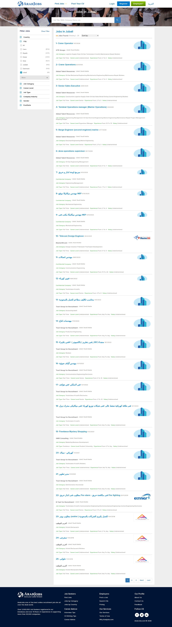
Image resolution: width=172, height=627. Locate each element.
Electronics (88, 374)
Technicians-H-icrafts (93, 54)
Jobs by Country (70, 604)
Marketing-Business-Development (77, 442)
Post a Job (103, 597)
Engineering (70, 118)
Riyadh (36, 53)
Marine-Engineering (109, 118)
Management (78, 118)
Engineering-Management (79, 162)
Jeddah (36, 65)
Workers (117, 54)
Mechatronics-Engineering (96, 75)
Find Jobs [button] (60, 4)
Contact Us (139, 601)
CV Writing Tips (70, 616)
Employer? (138, 4)
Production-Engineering (73, 332)
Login (112, 4)
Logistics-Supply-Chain (73, 54)
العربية (151, 4)
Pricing (101, 604)
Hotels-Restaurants (72, 527)
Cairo (36, 49)
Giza (36, 61)
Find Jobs (68, 597)
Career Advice (69, 619)
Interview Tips (69, 612)
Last (148, 580)
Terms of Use (104, 616)
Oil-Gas (83, 54)
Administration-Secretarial (74, 485)
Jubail (36, 72)
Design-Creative (71, 247)
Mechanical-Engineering (79, 75)
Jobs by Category (71, 601)
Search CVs (103, 601)
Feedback (138, 604)
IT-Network (80, 247)
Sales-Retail (99, 96)
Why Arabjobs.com (106, 619)
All (24, 45)
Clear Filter (45, 31)
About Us (138, 597)
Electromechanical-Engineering (109, 506)
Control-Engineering (115, 96)
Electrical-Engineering (96, 118)
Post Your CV (77, 4)
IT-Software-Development (93, 247)
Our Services (104, 612)
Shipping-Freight (61, 119)
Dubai (36, 57)
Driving (106, 96)
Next (142, 580)
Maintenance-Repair (107, 54)
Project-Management (138, 118)
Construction (70, 96)
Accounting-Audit (71, 310)
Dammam (36, 68)
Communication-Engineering (75, 268)
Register (123, 4)
